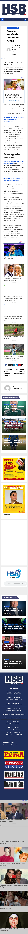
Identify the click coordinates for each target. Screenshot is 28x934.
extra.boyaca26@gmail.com (14, 723)
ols (13, 163)
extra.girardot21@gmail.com (17, 714)
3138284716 (16, 708)
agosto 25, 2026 (9, 613)
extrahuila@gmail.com (16, 718)
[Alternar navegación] (13, 19)
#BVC (16, 49)
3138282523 (15, 703)
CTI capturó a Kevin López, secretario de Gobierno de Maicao (8, 373)
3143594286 (16, 692)
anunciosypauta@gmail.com (14, 734)
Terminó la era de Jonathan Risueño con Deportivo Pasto (14, 443)
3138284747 (16, 721)
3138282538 (16, 733)
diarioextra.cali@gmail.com (14, 705)
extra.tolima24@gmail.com (14, 699)
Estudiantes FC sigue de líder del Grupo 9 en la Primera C (13, 426)
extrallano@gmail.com (14, 729)
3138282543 (16, 697)
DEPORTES (6, 404)
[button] (22, 19)
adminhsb (17, 45)
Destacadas (12, 404)
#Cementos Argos (15, 53)
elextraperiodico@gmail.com (14, 710)
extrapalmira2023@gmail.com (14, 693)
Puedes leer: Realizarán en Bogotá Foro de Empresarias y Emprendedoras (14, 119)
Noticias (6, 606)
